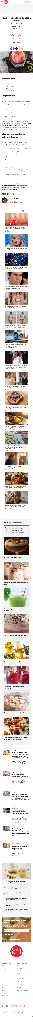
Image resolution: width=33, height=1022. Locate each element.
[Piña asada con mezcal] (16, 650)
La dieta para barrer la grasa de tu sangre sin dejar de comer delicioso (20, 794)
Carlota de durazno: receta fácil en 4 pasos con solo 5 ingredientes (20, 752)
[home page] (6, 2)
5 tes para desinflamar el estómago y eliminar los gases (16, 899)
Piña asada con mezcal (12, 662)
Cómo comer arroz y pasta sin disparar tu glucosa (17, 904)
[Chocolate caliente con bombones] (16, 701)
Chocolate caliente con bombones (16, 713)
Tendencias (15, 808)
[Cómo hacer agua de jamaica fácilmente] (16, 675)
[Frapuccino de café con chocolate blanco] (16, 623)
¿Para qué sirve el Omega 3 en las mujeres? (15, 893)
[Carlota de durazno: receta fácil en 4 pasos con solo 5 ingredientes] (6, 752)
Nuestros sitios (22, 963)
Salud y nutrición (16, 771)
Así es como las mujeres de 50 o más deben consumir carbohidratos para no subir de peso (20, 775)
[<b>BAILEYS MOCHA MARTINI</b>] (16, 546)
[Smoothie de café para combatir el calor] (16, 571)
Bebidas (18, 42)
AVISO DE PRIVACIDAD (15, 939)
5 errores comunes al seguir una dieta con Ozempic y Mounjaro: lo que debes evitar (20, 812)
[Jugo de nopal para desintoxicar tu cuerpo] (16, 597)
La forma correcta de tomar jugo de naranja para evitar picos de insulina (19, 847)
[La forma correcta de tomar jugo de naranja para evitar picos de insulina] (6, 845)
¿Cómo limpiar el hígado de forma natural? (15, 882)
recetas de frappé (21, 185)
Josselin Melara (16, 28)
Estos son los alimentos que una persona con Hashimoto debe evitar (17, 910)
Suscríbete (27, 1)
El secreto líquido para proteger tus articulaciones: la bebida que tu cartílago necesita (20, 831)
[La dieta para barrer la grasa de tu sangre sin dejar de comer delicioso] (6, 793)
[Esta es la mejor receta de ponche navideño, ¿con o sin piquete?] (16, 726)
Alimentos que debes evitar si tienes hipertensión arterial (16, 887)
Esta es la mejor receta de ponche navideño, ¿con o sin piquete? (16, 738)
